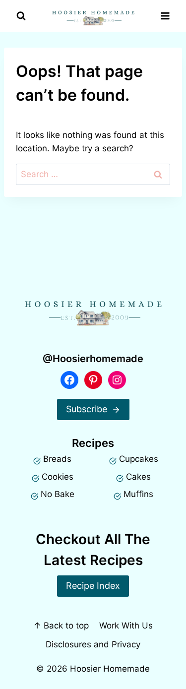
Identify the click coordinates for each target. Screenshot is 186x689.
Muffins (138, 494)
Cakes (138, 477)
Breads (57, 459)
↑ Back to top (61, 625)
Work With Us (126, 625)
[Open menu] (165, 16)
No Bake (57, 494)
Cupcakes (138, 459)
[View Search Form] (21, 16)
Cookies (57, 477)
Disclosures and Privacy (93, 644)
